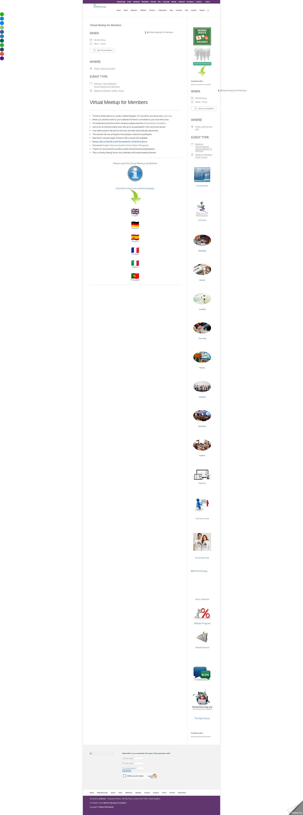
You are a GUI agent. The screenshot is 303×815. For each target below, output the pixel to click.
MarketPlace (145, 2)
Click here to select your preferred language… (135, 188)
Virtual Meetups (109, 84)
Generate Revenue (202, 647)
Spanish (121, 145)
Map (159, 2)
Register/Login (121, 2)
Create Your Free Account (202, 64)
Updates (138, 793)
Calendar (179, 10)
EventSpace (190, 2)
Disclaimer (182, 793)
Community (166, 2)
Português (135, 280)
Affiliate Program (202, 623)
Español (135, 241)
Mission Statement (202, 599)
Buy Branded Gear (202, 558)
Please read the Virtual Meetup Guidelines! (135, 163)
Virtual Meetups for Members (107, 87)
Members (134, 10)
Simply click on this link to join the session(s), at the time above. (119, 142)
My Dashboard (202, 186)
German (113, 145)
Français (135, 254)
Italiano (135, 267)
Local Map (202, 309)
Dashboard (136, 2)
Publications (162, 10)
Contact (193, 10)
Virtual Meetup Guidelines (154, 123)
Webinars (202, 483)
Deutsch (135, 228)
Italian (135, 145)
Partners (152, 10)
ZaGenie (102, 799)
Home (119, 10)
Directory (153, 2)
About (126, 10)
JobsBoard (181, 2)
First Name (126, 756)
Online (114, 91)
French (128, 145)
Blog (171, 10)
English (106, 145)
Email (124, 766)
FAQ (186, 10)
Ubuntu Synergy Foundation (115, 803)
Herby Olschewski (106, 807)
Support (202, 10)
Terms (164, 793)
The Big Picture (202, 718)
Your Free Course (202, 518)
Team (120, 793)
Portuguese (143, 145)
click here (168, 116)
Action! (129, 2)
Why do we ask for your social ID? (201, 84)
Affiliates (143, 10)
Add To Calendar (104, 50)
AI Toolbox (202, 220)
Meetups (173, 2)
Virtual (121, 91)
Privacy (172, 793)
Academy (198, 2)
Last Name (126, 761)
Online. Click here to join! (104, 68)
